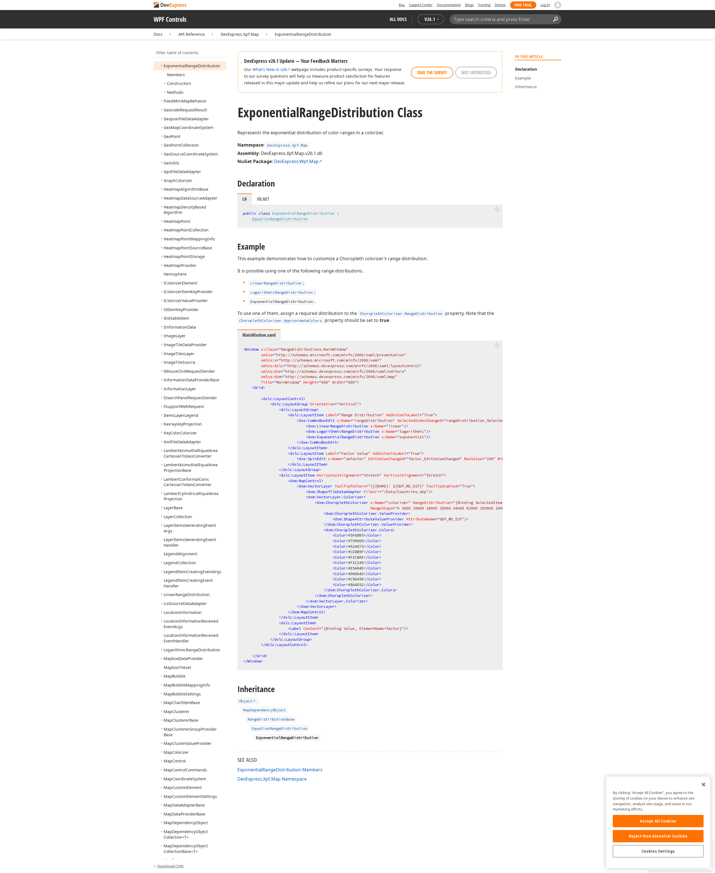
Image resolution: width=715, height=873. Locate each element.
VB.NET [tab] (263, 199)
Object (245, 701)
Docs (158, 34)
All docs (398, 19)
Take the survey (432, 73)
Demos (500, 5)
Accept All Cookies (658, 821)
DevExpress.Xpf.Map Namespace (272, 779)
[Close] (703, 784)
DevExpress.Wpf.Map (296, 161)
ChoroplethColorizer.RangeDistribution (401, 313)
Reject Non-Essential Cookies (658, 836)
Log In (545, 5)
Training (484, 5)
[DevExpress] (171, 5)
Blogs (469, 5)
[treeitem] (192, 65)
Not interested (476, 73)
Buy (402, 5)
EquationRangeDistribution (280, 218)
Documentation (449, 5)
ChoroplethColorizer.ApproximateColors (280, 320)
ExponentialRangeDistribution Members (280, 770)
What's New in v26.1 (271, 69)
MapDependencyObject (264, 709)
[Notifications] (557, 5)
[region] (658, 822)
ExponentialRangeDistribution (303, 34)
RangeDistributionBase (270, 719)
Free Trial (523, 5)
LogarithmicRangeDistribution (281, 292)
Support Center (421, 5)
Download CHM (170, 866)
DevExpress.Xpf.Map (240, 34)
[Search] (555, 19)
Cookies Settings (658, 851)
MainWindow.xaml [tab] (259, 335)
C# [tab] (244, 199)
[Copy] (497, 209)
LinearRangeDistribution (276, 283)
